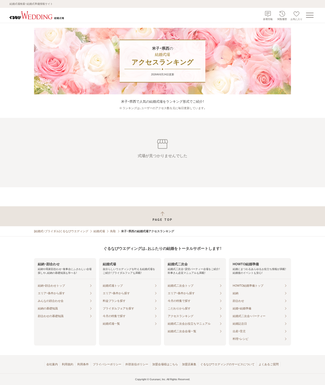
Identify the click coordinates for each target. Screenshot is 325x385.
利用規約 (67, 364)
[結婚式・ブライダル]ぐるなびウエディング (61, 231)
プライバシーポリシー (107, 364)
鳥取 (113, 231)
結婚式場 (99, 231)
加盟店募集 (189, 364)
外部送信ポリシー (136, 364)
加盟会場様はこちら (165, 364)
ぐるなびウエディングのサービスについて (227, 364)
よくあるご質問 (269, 364)
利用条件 (83, 364)
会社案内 (52, 364)
